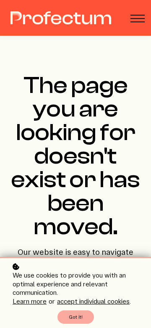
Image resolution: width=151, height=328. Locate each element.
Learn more (30, 301)
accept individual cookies (93, 301)
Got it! (76, 317)
